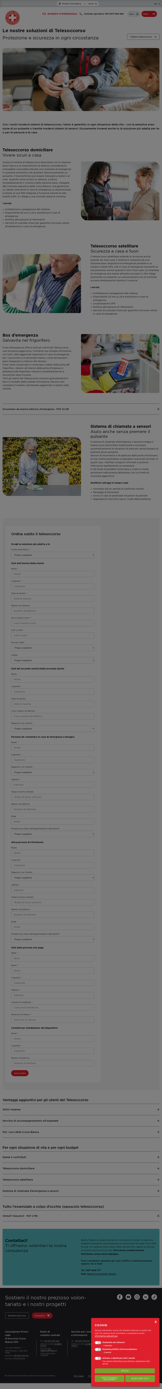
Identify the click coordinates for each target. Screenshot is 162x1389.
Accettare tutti (140, 1379)
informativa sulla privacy (106, 1336)
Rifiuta (125, 1371)
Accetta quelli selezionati (110, 1378)
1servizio (107, 1345)
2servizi (106, 1352)
